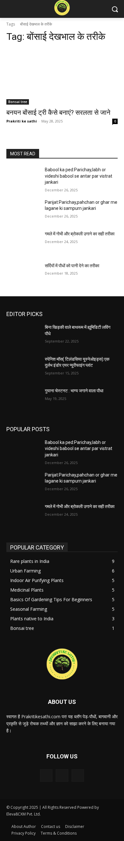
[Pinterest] (62, 775)
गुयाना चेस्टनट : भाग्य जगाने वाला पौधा (74, 390)
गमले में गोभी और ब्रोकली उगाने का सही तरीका (80, 233)
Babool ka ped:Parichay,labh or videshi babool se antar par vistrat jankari (78, 176)
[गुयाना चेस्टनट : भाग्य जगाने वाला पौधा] (23, 399)
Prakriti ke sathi (21, 121)
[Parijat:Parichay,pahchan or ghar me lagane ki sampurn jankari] (23, 211)
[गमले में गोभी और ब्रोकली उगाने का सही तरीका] (23, 243)
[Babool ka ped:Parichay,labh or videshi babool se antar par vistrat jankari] (23, 178)
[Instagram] (46, 775)
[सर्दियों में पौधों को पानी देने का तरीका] (23, 274)
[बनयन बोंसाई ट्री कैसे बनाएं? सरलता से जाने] (62, 77)
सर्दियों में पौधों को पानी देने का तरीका (72, 265)
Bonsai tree (17, 102)
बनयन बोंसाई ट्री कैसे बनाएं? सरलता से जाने (58, 112)
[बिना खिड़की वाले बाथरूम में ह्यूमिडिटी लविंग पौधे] (23, 336)
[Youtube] (78, 775)
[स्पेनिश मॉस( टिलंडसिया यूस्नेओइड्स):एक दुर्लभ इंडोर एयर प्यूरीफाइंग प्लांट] (23, 368)
